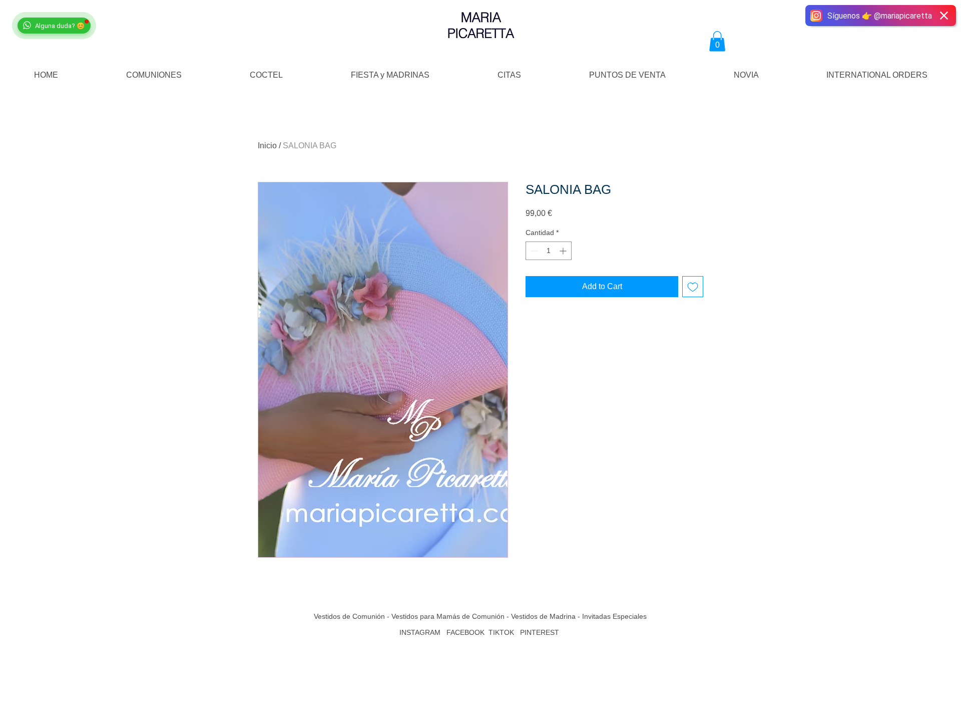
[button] (717, 41)
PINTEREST (540, 632)
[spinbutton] (549, 251)
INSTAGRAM (419, 632)
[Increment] (564, 251)
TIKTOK (501, 632)
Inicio (267, 145)
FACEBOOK (465, 632)
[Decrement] (533, 251)
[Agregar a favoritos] (692, 286)
